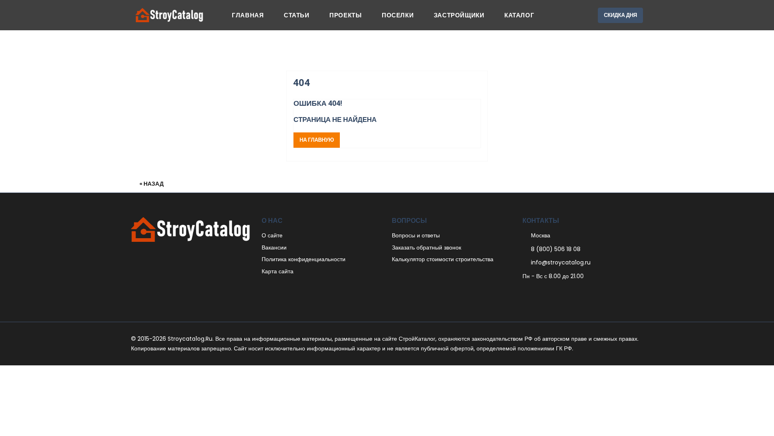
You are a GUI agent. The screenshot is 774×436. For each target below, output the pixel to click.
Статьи (297, 15)
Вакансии (274, 247)
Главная (248, 15)
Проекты (345, 15)
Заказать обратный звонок (426, 247)
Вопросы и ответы (416, 235)
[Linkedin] (550, 292)
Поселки (398, 15)
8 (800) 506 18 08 (555, 249)
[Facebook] (524, 292)
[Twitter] (533, 292)
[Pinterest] (541, 292)
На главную (317, 140)
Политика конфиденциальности (303, 259)
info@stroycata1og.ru (561, 262)
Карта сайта (277, 271)
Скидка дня (620, 15)
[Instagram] (558, 292)
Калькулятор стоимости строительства (442, 259)
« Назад (151, 184)
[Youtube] (567, 292)
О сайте (272, 235)
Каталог (519, 15)
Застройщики (459, 15)
